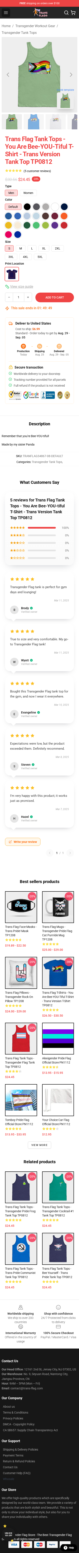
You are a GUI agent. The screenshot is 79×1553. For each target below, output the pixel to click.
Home (6, 26)
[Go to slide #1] (12, 121)
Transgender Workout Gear (35, 26)
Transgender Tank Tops (19, 33)
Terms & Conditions (15, 1412)
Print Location (14, 263)
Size (8, 241)
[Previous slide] (8, 74)
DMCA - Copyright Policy (19, 1424)
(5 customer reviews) (37, 171)
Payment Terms (13, 1455)
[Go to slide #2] (34, 121)
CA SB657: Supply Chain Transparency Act (30, 1430)
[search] (66, 12)
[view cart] (73, 12)
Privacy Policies (13, 1418)
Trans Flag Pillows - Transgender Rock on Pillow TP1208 (19, 997)
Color (8, 199)
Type (8, 186)
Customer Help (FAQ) (17, 1473)
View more (39, 1145)
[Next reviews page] (70, 853)
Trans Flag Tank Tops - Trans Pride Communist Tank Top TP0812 (20, 1273)
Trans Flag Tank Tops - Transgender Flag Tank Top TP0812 (20, 1062)
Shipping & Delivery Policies (20, 1449)
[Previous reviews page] (50, 853)
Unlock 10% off (8, 1534)
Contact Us (10, 1467)
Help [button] (71, 1547)
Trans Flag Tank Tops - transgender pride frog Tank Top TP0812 (20, 1211)
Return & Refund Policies (19, 1461)
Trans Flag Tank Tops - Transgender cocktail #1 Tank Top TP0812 (58, 1211)
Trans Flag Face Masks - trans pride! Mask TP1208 (20, 931)
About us (9, 1406)
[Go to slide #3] (56, 121)
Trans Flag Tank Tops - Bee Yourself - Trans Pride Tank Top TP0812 (57, 1273)
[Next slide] (70, 74)
